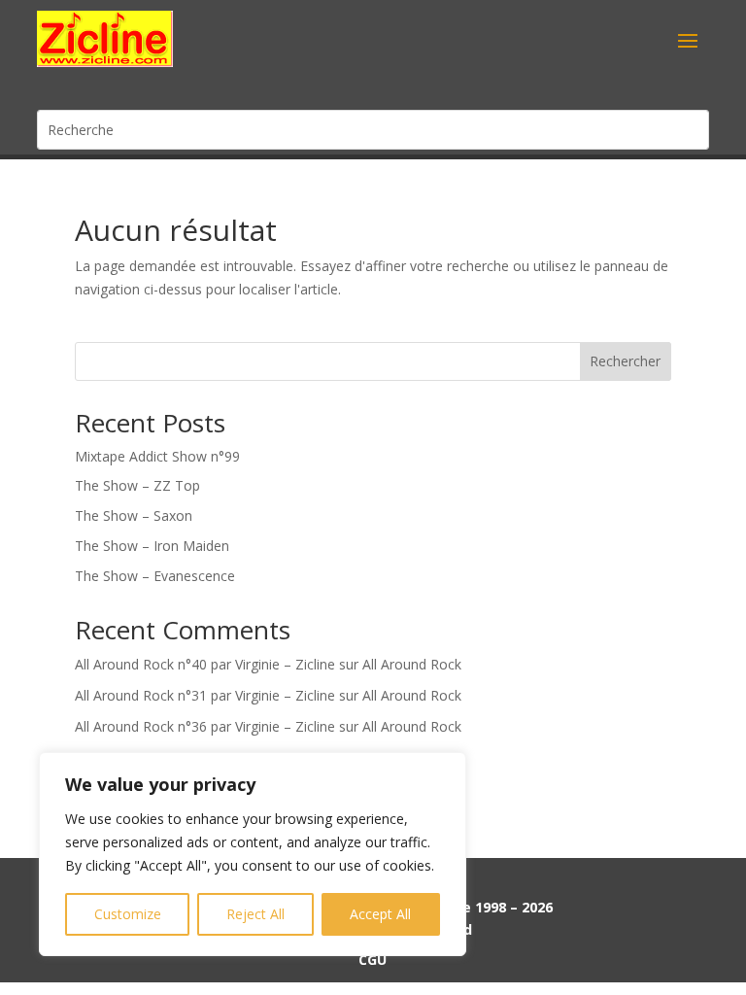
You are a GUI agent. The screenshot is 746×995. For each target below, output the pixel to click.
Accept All (380, 914)
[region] (252, 854)
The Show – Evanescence (155, 575)
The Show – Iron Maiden (152, 545)
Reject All (255, 914)
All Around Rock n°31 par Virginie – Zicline (205, 695)
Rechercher (625, 361)
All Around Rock (411, 664)
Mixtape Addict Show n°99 (157, 456)
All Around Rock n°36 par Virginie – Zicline (205, 726)
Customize (127, 914)
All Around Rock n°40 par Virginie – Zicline (205, 664)
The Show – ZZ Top (137, 485)
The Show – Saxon (133, 515)
